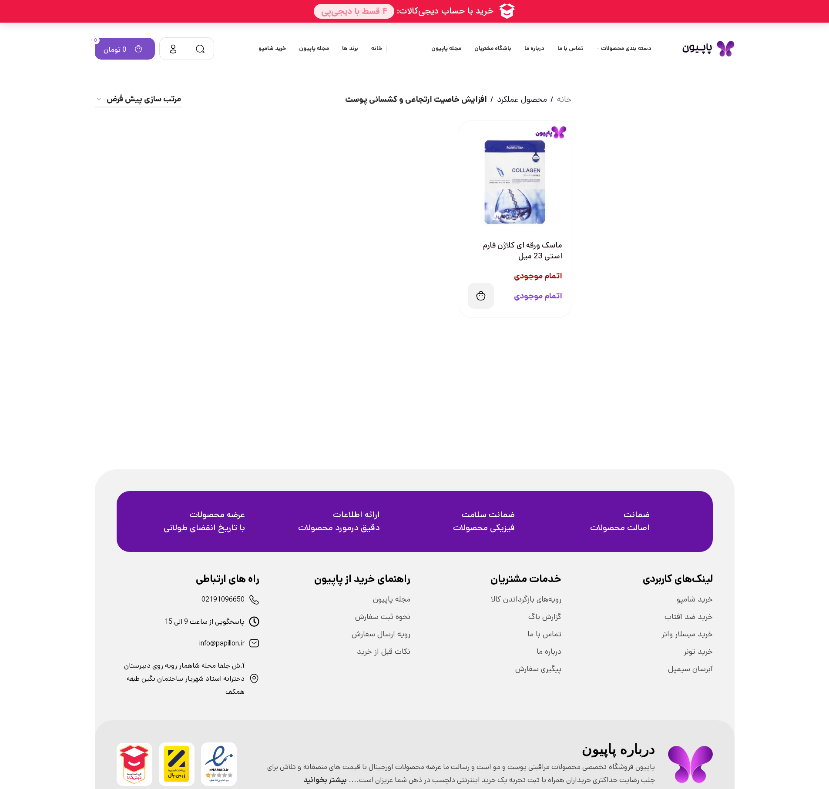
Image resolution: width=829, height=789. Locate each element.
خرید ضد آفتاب (689, 616)
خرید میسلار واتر (687, 634)
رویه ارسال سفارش (381, 634)
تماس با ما (544, 634)
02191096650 (223, 600)
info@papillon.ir (222, 644)
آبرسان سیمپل (690, 669)
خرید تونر (698, 651)
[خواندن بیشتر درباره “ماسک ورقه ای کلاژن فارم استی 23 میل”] (481, 296)
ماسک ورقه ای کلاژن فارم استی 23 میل (522, 251)
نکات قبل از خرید (383, 651)
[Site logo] (708, 48)
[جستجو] (200, 48)
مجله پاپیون (391, 599)
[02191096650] (254, 600)
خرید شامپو (695, 599)
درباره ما (549, 651)
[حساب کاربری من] (173, 48)
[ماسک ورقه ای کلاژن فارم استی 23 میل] (515, 177)
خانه (564, 99)
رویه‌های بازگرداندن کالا (526, 599)
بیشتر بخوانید (325, 780)
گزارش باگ (544, 616)
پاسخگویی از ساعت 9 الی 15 (204, 622)
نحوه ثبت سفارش (382, 616)
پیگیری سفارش (538, 669)
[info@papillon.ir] (254, 643)
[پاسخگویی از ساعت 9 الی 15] (254, 621)
